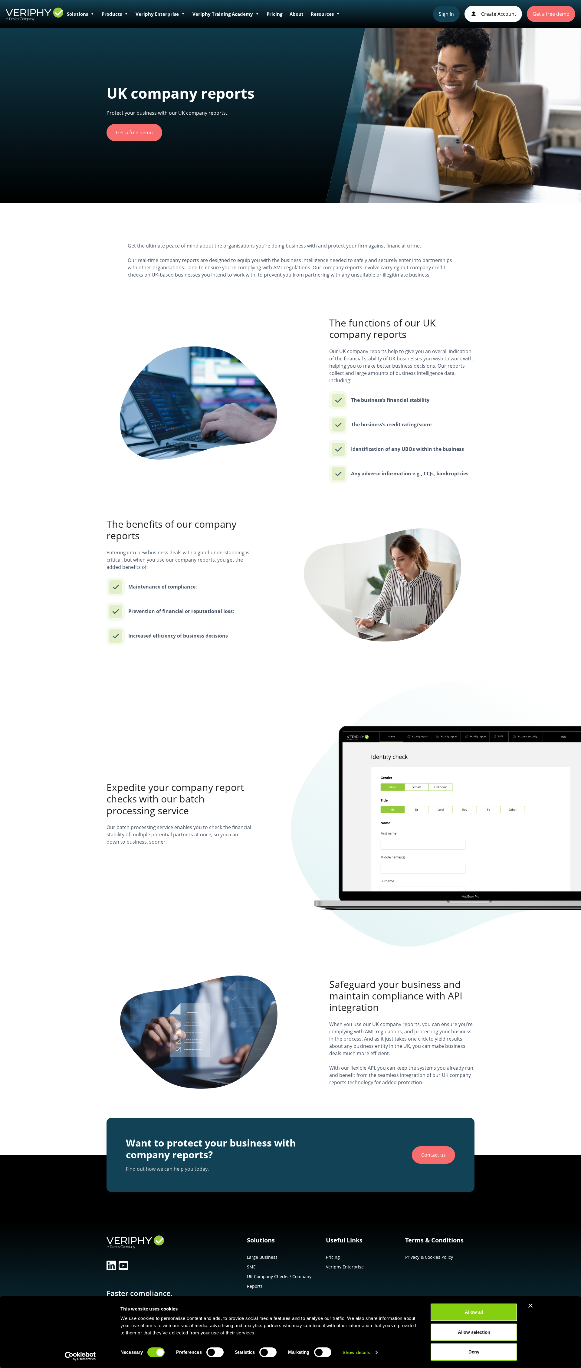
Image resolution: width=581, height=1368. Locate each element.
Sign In (446, 14)
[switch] (215, 1353)
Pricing (274, 14)
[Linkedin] (111, 1265)
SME (251, 1267)
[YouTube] (123, 1265)
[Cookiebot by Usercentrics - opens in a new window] (80, 1356)
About (297, 14)
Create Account (498, 14)
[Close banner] (530, 1306)
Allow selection (474, 1332)
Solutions (77, 14)
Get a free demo (551, 14)
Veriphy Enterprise (157, 14)
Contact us (433, 1155)
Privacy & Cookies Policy (429, 1257)
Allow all (474, 1312)
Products (112, 14)
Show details (356, 1352)
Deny (473, 1351)
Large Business (262, 1257)
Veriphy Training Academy (222, 14)
